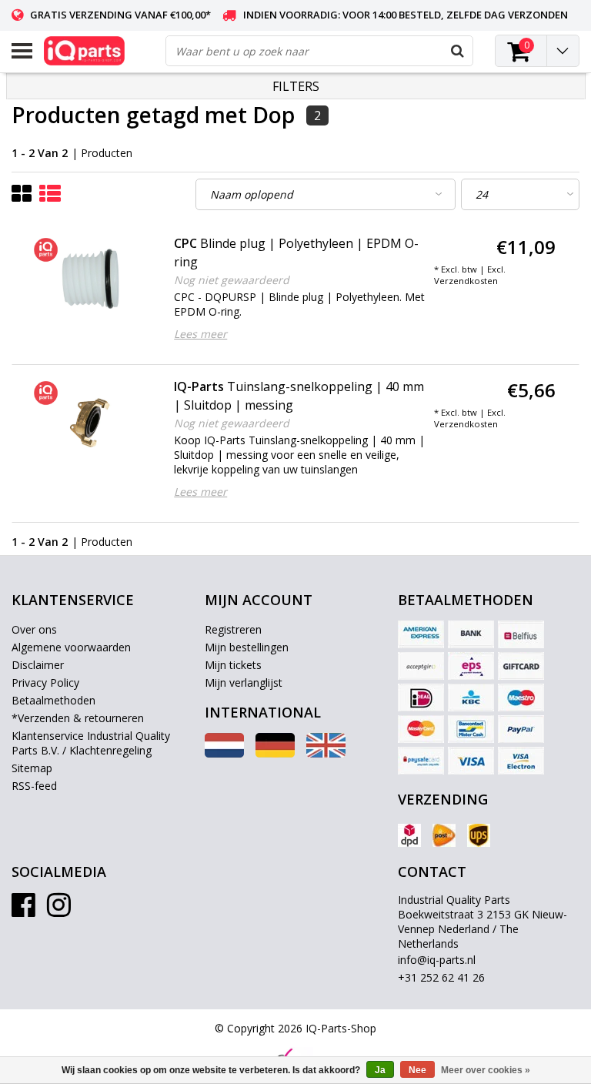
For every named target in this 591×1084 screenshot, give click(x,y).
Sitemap (32, 768)
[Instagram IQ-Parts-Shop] (59, 910)
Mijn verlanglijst (243, 682)
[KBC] (471, 697)
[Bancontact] (471, 729)
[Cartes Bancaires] (421, 666)
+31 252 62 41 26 (441, 977)
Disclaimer (38, 664)
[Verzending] (409, 835)
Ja (380, 1070)
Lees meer (200, 333)
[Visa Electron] (521, 761)
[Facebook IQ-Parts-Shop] (23, 910)
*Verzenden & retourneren (78, 718)
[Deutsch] (275, 753)
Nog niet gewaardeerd (231, 280)
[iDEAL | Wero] (421, 697)
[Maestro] (521, 697)
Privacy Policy (45, 682)
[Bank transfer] (471, 634)
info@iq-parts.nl (437, 959)
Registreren (233, 629)
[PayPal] (521, 729)
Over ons (34, 629)
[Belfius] (521, 634)
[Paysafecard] (421, 761)
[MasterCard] (421, 729)
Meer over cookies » (485, 1070)
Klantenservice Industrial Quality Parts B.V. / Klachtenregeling (91, 743)
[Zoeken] (457, 51)
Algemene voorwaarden (71, 647)
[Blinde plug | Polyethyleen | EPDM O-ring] (91, 279)
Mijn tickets (233, 664)
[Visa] (471, 761)
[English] (326, 753)
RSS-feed (34, 785)
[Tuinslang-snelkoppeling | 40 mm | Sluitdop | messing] (91, 422)
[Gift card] (521, 666)
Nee (417, 1070)
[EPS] (471, 666)
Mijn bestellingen (247, 647)
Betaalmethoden (53, 700)
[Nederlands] (224, 753)
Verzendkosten (466, 280)
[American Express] (421, 634)
